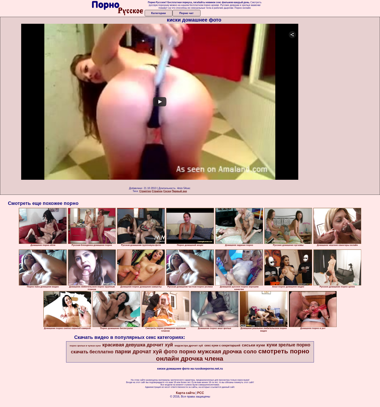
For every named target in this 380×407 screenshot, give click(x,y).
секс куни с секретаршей (222, 345)
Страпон (157, 191)
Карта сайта (185, 393)
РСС (200, 393)
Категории (158, 13)
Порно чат (186, 13)
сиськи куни (253, 345)
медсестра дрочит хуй (189, 345)
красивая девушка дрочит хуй (137, 344)
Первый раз (179, 191)
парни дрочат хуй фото (146, 352)
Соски (167, 191)
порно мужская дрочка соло (218, 351)
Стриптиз (145, 191)
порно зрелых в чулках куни (85, 345)
